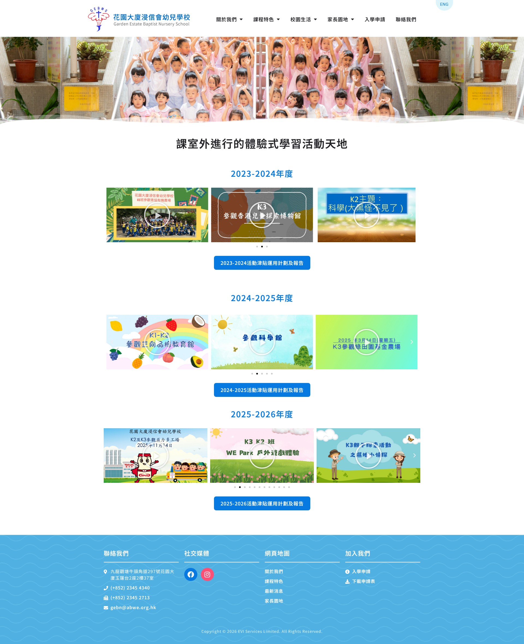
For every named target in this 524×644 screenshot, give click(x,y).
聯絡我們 (406, 19)
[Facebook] (190, 574)
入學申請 (375, 19)
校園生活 (300, 19)
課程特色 (263, 19)
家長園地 (337, 19)
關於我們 (226, 19)
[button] (112, 215)
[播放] (157, 215)
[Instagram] (207, 574)
